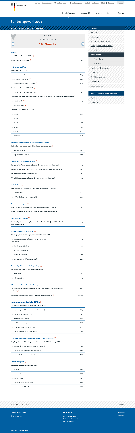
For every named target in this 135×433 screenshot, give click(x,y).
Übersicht (94, 32)
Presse (121, 3)
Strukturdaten (40, 28)
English (37, 3)
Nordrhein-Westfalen (46, 39)
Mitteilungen (95, 37)
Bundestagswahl (68, 13)
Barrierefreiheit (46, 3)
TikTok (103, 3)
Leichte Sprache (61, 3)
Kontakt (87, 3)
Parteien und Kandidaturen (100, 68)
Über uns (120, 12)
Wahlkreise (94, 50)
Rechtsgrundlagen (97, 86)
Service (109, 12)
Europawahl (85, 12)
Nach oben (121, 404)
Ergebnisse (94, 72)
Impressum (121, 415)
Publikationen (95, 81)
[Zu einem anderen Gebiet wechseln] (55, 39)
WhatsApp (111, 3)
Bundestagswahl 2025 (26, 28)
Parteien (98, 12)
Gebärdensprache (77, 3)
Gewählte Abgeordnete (98, 77)
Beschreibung (98, 59)
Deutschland (48, 35)
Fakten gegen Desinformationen (102, 46)
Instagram (95, 3)
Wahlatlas (97, 63)
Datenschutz (121, 412)
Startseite (18, 7)
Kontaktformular (18, 416)
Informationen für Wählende (100, 41)
